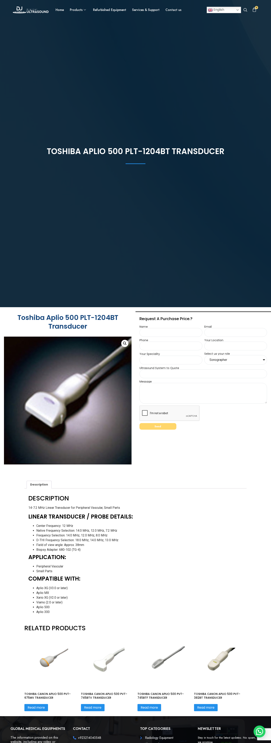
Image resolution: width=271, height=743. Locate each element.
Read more (36, 707)
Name (143, 326)
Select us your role (217, 353)
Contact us (173, 10)
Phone (143, 340)
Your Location (213, 340)
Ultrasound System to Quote (159, 368)
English (218, 9)
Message (145, 381)
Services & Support (146, 10)
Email (208, 326)
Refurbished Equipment (109, 10)
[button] (245, 10)
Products (76, 10)
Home (60, 10)
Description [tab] (39, 485)
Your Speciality (149, 354)
